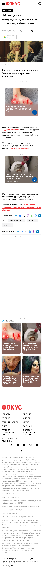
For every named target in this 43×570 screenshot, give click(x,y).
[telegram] (17, 444)
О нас (4, 426)
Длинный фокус (10, 422)
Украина (8, 225)
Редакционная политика (9, 440)
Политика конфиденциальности (16, 562)
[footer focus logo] (12, 407)
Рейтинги (6, 418)
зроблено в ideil (9, 566)
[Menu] (3, 3)
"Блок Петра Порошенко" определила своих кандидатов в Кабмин (21, 207)
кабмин (33, 220)
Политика (7, 11)
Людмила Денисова (10, 130)
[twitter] (11, 444)
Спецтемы (28, 418)
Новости (6, 414)
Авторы (27, 422)
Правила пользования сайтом (8, 432)
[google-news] (37, 444)
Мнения (27, 414)
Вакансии (28, 426)
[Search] (40, 4)
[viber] (30, 444)
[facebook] (5, 444)
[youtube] (24, 444)
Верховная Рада (17, 220)
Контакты (36, 562)
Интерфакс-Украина (20, 148)
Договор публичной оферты (29, 432)
